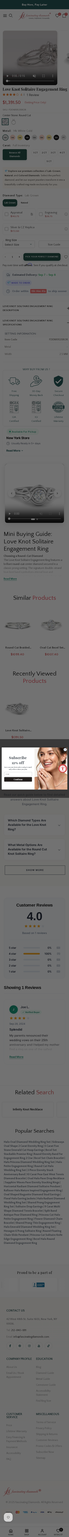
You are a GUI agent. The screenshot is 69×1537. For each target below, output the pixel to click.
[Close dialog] (65, 749)
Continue (18, 779)
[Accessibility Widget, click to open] (62, 768)
